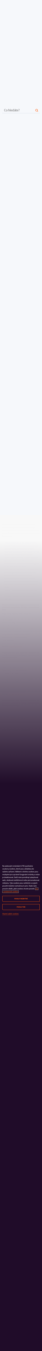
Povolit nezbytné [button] (21, 899)
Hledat (36, 110)
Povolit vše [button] (21, 907)
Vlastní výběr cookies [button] (10, 914)
